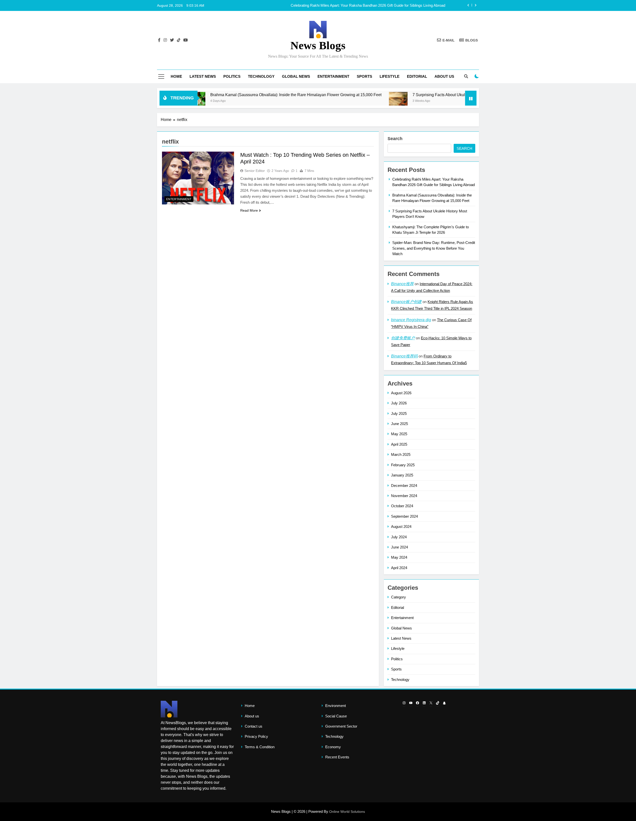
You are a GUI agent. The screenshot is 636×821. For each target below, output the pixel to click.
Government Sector (341, 726)
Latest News (203, 76)
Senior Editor (254, 171)
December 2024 (404, 485)
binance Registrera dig (411, 320)
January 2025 (402, 475)
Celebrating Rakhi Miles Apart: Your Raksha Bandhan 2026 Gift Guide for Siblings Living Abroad (368, 5)
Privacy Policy (256, 736)
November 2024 (404, 496)
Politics (231, 76)
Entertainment (333, 76)
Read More (249, 210)
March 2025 (400, 454)
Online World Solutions (347, 812)
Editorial (417, 76)
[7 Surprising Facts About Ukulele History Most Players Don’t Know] (366, 101)
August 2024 (401, 526)
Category (398, 597)
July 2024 (399, 537)
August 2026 (401, 393)
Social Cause (336, 716)
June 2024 (399, 547)
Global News (296, 76)
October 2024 (402, 506)
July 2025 (399, 413)
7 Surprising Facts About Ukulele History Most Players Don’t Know (439, 94)
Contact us (253, 726)
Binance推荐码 (404, 356)
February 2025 (403, 465)
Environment (335, 706)
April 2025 (399, 444)
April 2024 (399, 568)
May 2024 (399, 557)
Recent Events (337, 757)
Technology (261, 76)
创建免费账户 (403, 338)
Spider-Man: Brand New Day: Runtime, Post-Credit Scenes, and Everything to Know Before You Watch (433, 248)
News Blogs (318, 45)
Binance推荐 (402, 284)
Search (395, 138)
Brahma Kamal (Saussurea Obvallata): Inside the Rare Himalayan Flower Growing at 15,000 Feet (264, 94)
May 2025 (399, 434)
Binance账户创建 (406, 302)
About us (444, 76)
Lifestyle (389, 76)
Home (176, 76)
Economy (333, 747)
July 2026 (399, 403)
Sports (364, 76)
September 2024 (404, 516)
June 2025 (399, 424)
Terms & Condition (260, 747)
